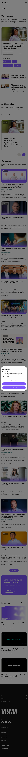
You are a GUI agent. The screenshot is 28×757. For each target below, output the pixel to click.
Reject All (14, 383)
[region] (14, 378)
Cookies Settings (14, 380)
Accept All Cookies (14, 387)
